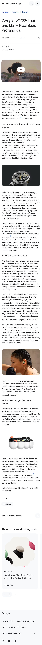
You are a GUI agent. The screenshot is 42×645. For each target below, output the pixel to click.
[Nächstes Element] (9, 594)
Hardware (25, 12)
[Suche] (31, 3)
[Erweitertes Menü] (37, 3)
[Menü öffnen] (2, 3)
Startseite (5, 12)
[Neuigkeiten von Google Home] (14, 3)
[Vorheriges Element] (4, 594)
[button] (39, 37)
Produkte (15, 12)
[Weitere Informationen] (37, 515)
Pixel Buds (7, 504)
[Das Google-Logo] (6, 613)
